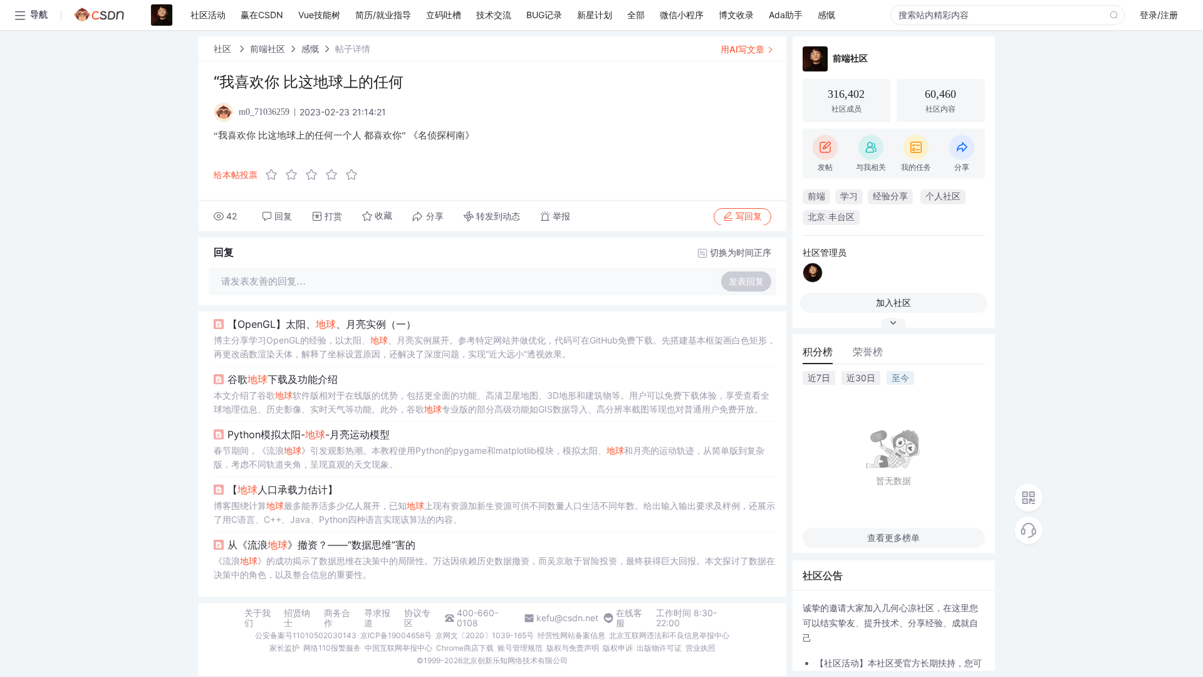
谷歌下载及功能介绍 (282, 379)
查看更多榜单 (893, 537)
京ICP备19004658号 (396, 635)
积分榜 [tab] (818, 351)
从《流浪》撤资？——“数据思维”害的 (321, 544)
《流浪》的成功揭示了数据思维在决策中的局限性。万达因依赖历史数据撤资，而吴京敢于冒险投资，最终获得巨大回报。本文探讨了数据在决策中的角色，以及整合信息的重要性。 (494, 567)
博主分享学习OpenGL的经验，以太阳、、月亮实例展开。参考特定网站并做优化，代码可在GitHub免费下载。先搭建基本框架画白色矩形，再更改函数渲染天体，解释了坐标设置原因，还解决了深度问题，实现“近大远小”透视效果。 (495, 347)
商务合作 (337, 618)
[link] (224, 48)
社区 (224, 48)
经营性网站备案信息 (571, 635)
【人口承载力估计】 (282, 489)
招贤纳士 (297, 618)
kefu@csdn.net (567, 618)
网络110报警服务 (332, 648)
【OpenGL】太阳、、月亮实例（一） (321, 324)
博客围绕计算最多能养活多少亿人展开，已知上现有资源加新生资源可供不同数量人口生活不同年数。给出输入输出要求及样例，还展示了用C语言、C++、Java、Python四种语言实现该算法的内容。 (494, 512)
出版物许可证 (659, 648)
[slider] (315, 175)
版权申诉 (618, 648)
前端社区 (267, 48)
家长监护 (284, 648)
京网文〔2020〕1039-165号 (484, 635)
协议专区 (417, 618)
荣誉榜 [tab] (868, 351)
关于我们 (257, 618)
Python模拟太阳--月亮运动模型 (308, 434)
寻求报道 (377, 618)
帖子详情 (352, 48)
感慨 (310, 48)
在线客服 (629, 618)
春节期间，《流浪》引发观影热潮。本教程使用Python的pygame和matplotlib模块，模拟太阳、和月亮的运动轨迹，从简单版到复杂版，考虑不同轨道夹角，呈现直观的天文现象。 (489, 457)
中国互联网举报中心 (398, 648)
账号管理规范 (520, 648)
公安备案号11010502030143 (306, 635)
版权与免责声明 (572, 648)
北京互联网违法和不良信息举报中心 (669, 635)
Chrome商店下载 (465, 648)
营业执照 (700, 648)
